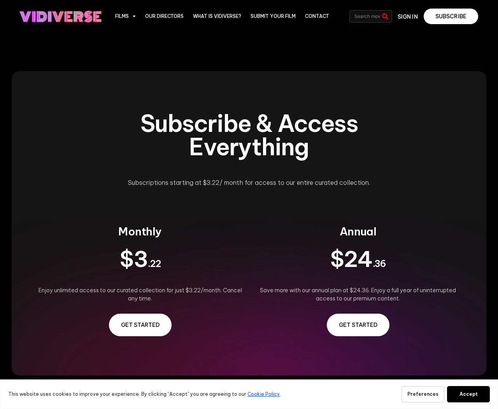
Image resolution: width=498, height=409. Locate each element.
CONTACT (317, 16)
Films (122, 16)
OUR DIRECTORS (164, 16)
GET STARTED (140, 324)
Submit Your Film (273, 16)
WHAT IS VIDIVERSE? (217, 16)
